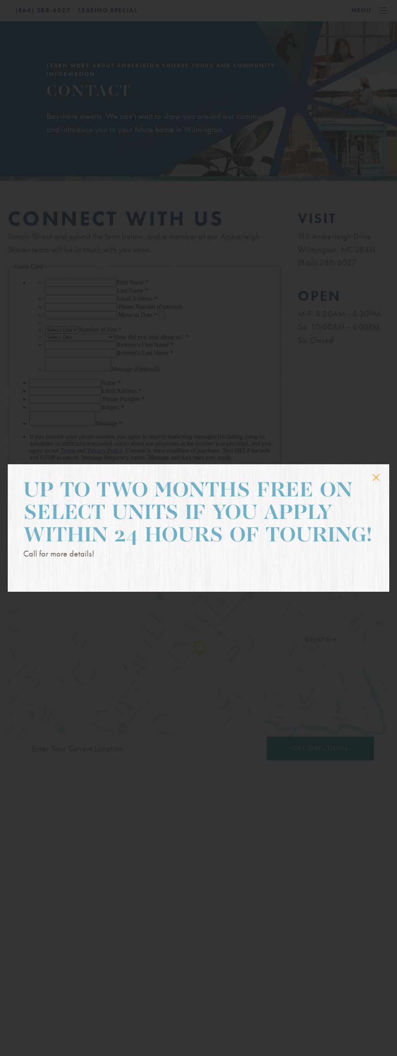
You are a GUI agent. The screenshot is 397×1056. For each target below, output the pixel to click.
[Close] (376, 477)
